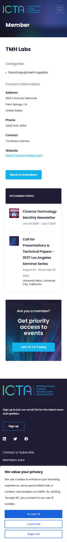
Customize (33, 524)
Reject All (33, 534)
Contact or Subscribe (18, 452)
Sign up (14, 426)
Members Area (14, 460)
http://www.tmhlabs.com (24, 155)
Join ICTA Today (33, 347)
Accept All (33, 514)
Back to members (23, 175)
